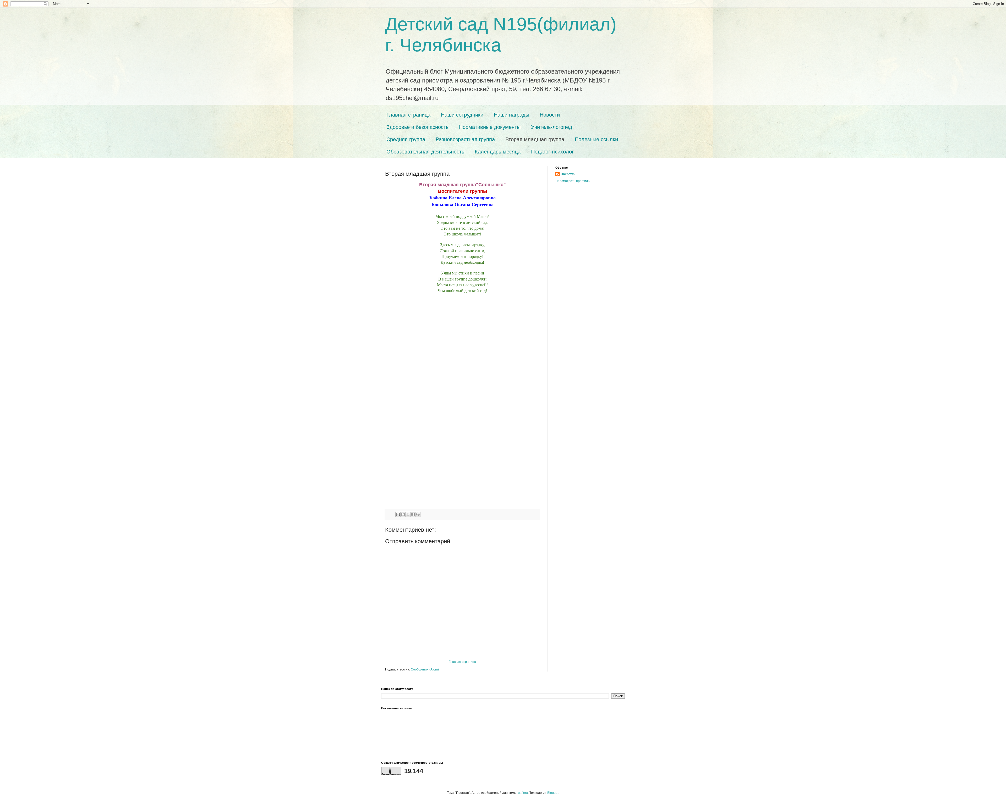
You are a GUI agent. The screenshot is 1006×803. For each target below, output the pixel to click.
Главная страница (408, 115)
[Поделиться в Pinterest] (417, 514)
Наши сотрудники (462, 115)
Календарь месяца (498, 152)
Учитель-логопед (551, 127)
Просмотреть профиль (572, 181)
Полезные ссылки (596, 139)
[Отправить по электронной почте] (398, 514)
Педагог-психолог (552, 152)
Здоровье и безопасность (417, 127)
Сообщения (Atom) (425, 669)
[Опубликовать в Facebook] (412, 514)
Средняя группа (405, 139)
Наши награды (511, 115)
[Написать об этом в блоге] (403, 514)
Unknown (568, 174)
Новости (550, 115)
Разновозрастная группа (465, 139)
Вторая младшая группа (534, 139)
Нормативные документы (490, 127)
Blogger (552, 793)
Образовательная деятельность (425, 152)
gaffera (523, 793)
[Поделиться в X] (408, 514)
